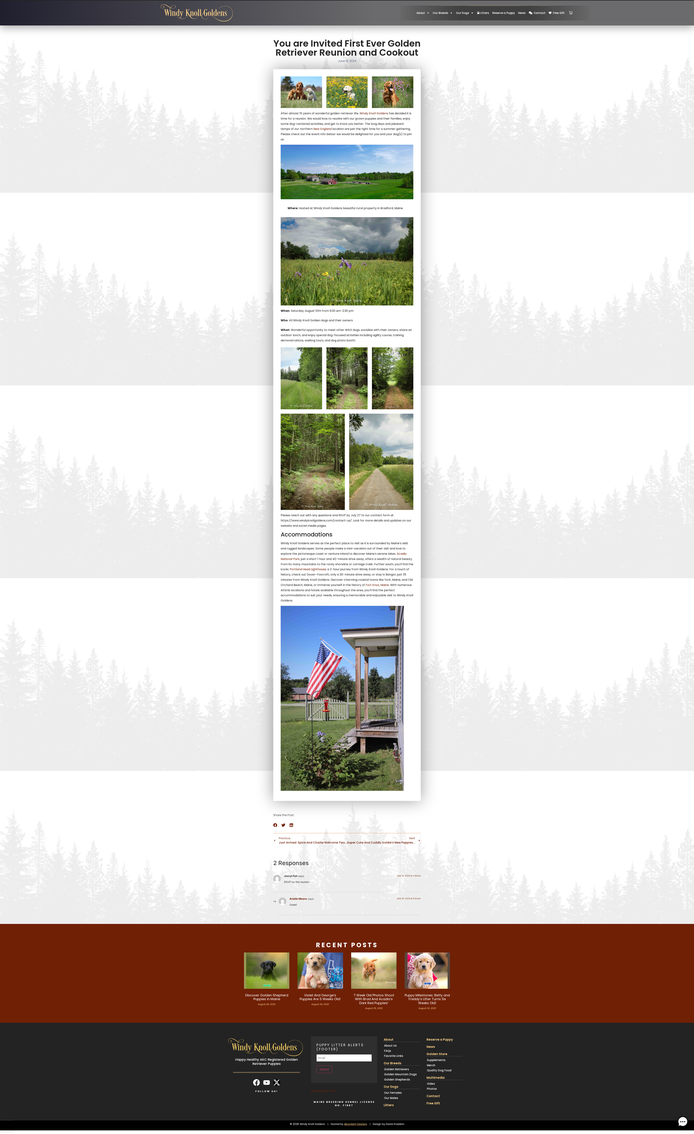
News (522, 13)
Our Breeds (440, 13)
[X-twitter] (276, 1082)
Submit (324, 1069)
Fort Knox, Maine (377, 585)
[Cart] (570, 12)
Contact (538, 13)
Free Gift (558, 13)
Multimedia (436, 1077)
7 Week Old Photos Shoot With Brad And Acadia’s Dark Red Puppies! (374, 999)
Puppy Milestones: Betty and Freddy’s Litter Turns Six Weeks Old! (427, 999)
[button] (275, 825)
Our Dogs (462, 13)
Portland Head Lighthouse (308, 569)
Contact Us (323, 1091)
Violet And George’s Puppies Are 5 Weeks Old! (320, 997)
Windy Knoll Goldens (373, 113)
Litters (484, 13)
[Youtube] (266, 1082)
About (420, 13)
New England (322, 129)
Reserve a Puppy (503, 13)
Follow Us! (266, 1091)
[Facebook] (256, 1082)
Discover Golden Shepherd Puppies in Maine (266, 997)
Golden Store (437, 1054)
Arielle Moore (298, 898)
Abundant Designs (355, 1124)
